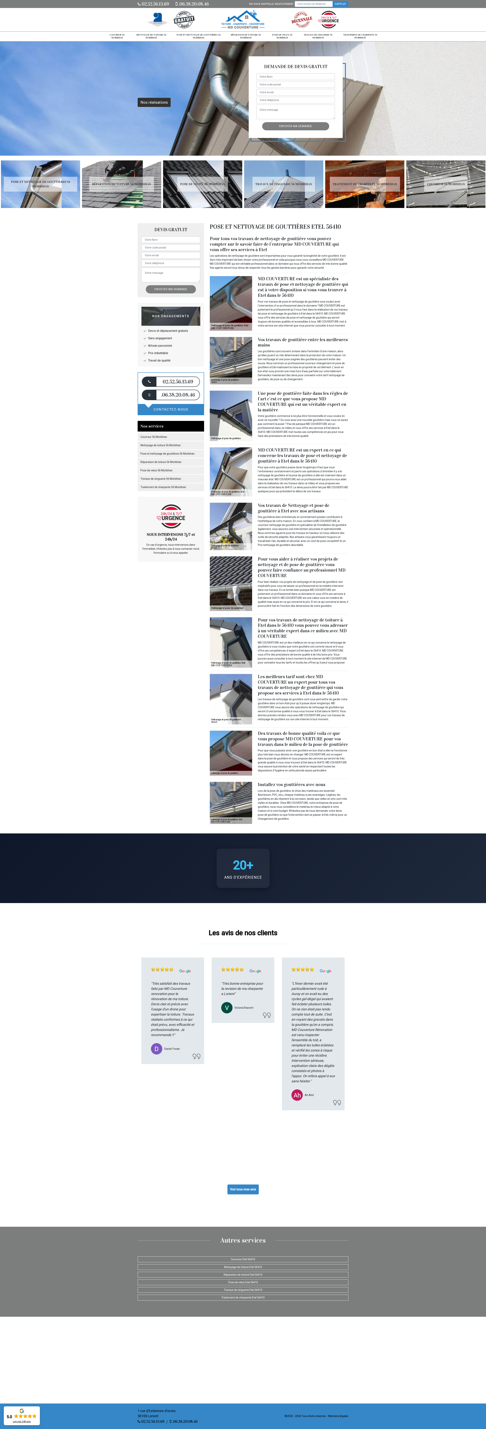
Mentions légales (338, 1416)
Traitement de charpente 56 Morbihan (360, 36)
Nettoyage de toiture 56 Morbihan (151, 36)
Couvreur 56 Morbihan (117, 36)
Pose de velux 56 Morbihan (282, 36)
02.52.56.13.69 (155, 4)
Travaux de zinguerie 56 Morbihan (318, 36)
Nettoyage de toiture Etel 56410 (243, 1267)
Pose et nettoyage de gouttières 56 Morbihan (199, 36)
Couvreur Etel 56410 (243, 1259)
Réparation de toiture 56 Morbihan (246, 36)
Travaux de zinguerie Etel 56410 (243, 1289)
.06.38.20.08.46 (193, 4)
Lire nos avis (22, 1421)
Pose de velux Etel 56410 (243, 1282)
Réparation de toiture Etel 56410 (243, 1274)
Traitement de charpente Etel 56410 (243, 1297)
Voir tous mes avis (243, 1189)
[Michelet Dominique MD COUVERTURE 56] (243, 19)
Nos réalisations (154, 102)
